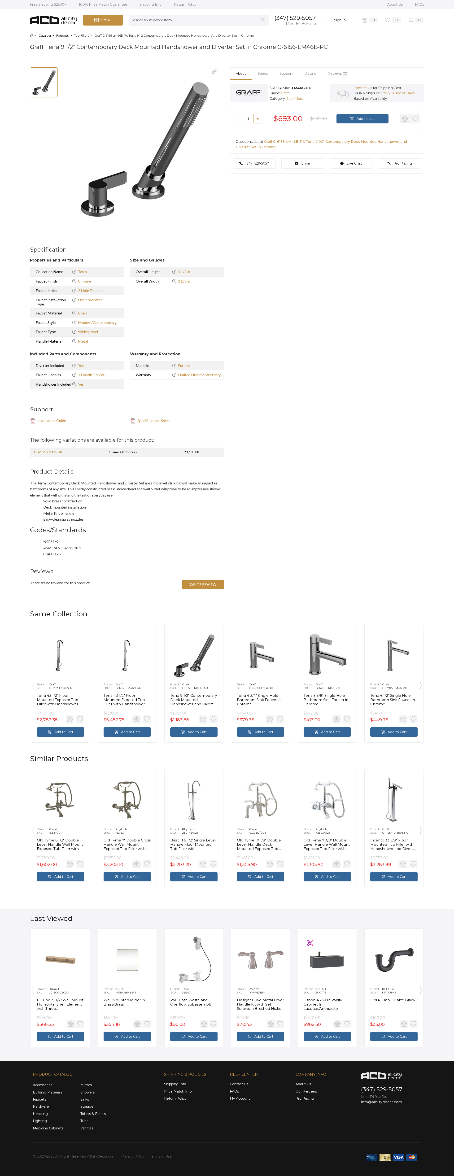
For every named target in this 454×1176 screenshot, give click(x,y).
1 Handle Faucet (91, 374)
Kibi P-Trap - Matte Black (392, 1000)
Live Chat (353, 163)
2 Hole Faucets (90, 290)
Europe (184, 365)
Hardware (41, 1106)
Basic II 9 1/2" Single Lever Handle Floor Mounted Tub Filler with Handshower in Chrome (193, 844)
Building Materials (47, 1092)
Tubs (84, 1121)
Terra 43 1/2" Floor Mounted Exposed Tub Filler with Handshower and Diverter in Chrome (58, 699)
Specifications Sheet (153, 420)
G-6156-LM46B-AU (49, 452)
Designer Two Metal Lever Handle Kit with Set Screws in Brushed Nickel (260, 1004)
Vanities (86, 1128)
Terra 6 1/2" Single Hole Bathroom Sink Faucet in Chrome (392, 699)
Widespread (88, 331)
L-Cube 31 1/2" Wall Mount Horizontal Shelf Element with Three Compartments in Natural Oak (60, 1004)
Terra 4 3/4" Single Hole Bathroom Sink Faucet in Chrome (259, 699)
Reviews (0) (337, 73)
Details (310, 73)
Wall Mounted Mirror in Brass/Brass (124, 1002)
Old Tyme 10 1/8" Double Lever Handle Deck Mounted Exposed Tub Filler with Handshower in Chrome (259, 844)
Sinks (84, 1099)
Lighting (40, 1121)
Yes (81, 365)
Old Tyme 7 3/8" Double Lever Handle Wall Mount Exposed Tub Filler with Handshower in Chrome (327, 844)
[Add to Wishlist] (415, 119)
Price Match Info (178, 1091)
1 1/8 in (184, 281)
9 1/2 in (184, 271)
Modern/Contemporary (97, 322)
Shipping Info (151, 4)
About (241, 73)
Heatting (40, 1114)
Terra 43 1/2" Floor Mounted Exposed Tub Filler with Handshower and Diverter (124, 699)
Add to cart (365, 119)
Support (286, 73)
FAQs (419, 4)
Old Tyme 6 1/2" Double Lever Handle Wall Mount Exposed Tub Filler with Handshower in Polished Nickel (60, 844)
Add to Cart (63, 732)
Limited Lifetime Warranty (199, 374)
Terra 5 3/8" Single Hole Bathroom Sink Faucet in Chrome (326, 699)
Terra (82, 271)
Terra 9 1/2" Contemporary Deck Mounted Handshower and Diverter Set (193, 699)
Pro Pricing (402, 163)
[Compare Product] (405, 119)
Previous (33, 684)
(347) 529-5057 (295, 17)
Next (421, 684)
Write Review (202, 584)
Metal (83, 341)
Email (305, 163)
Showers (87, 1092)
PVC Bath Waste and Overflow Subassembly (191, 1002)
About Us (395, 4)
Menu (106, 20)
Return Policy (185, 4)
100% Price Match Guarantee (103, 4)
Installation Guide (51, 420)
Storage (86, 1106)
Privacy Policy (132, 1156)
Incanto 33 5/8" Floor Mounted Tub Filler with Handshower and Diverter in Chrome (393, 844)
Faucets (39, 1099)
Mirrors (86, 1085)
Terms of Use (161, 1156)
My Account (240, 1098)
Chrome (84, 281)
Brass (82, 313)
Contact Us (363, 88)
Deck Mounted (90, 299)
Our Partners (306, 1091)
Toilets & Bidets (93, 1114)
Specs (263, 73)
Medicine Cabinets (48, 1128)
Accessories (42, 1085)
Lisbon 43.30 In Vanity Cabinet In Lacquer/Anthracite (323, 1004)
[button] (214, 71)
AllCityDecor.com (101, 1156)
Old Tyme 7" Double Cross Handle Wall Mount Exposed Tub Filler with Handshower (127, 844)
